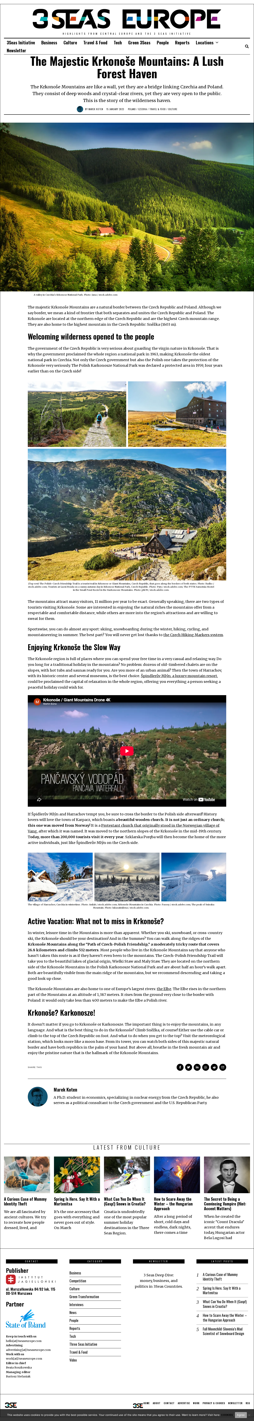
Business (49, 42)
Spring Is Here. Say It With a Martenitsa (77, 1201)
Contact (169, 1403)
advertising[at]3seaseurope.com (28, 1350)
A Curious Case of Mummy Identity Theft (25, 1201)
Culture (70, 42)
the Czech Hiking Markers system (193, 635)
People (163, 42)
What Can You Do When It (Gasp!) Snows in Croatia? (125, 1201)
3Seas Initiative (21, 42)
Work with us (15, 1354)
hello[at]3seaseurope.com (23, 1341)
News (72, 1312)
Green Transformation (84, 1296)
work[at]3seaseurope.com (24, 1358)
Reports (182, 42)
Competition (77, 1280)
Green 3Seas (139, 42)
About (157, 1403)
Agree (241, 1414)
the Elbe (164, 989)
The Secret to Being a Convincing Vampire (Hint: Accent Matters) (225, 1203)
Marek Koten (96, 109)
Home (146, 1403)
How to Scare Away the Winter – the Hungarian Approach (173, 1203)
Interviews (76, 1304)
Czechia (142, 109)
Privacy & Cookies (214, 1403)
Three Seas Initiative (83, 1344)
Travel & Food (95, 42)
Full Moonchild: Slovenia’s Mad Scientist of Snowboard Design (223, 1331)
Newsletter (16, 50)
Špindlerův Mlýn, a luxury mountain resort (179, 676)
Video (73, 1360)
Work (196, 1403)
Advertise (184, 1403)
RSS (248, 1403)
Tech (118, 42)
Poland (132, 109)
